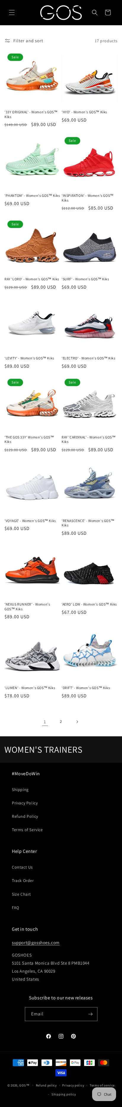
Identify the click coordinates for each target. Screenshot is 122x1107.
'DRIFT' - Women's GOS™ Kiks (86, 687)
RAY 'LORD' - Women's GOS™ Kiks (31, 279)
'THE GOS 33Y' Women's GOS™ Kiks (29, 439)
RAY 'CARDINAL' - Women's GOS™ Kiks (88, 439)
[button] (11, 12)
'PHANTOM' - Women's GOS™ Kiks (32, 195)
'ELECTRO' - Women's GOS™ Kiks (88, 358)
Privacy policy (73, 1085)
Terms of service (102, 1085)
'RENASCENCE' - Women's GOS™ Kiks (88, 523)
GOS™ (24, 1085)
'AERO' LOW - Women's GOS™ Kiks (89, 604)
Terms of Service (27, 829)
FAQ (15, 907)
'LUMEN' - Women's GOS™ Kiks (29, 687)
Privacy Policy (25, 803)
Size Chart (21, 894)
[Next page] (77, 721)
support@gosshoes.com (36, 942)
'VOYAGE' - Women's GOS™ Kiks (30, 520)
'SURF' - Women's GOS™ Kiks (85, 279)
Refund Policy (25, 816)
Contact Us (22, 867)
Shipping (20, 789)
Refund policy (46, 1085)
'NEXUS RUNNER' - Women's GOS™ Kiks (27, 606)
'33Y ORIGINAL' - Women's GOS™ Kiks (30, 114)
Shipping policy (64, 1094)
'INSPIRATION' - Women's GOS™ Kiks (88, 197)
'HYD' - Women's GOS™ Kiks (84, 112)
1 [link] (45, 721)
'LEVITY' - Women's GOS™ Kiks (29, 358)
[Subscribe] (90, 1014)
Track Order (23, 880)
